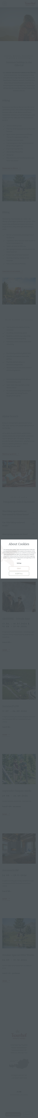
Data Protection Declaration (17, 557)
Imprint (19, 559)
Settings (19, 563)
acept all (19, 574)
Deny (19, 568)
